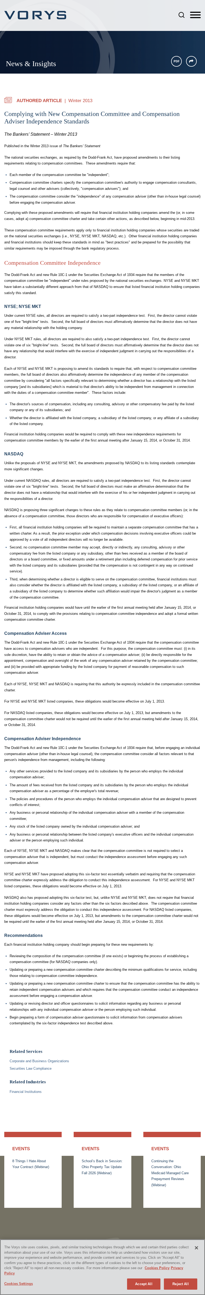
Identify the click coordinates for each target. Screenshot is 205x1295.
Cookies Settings (18, 1284)
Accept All (143, 1284)
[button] (191, 61)
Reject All (180, 1284)
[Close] (196, 1248)
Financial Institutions (26, 1092)
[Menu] (195, 15)
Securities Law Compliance (31, 1069)
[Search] (181, 15)
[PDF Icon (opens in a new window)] (176, 61)
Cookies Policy (157, 1268)
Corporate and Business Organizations (39, 1061)
